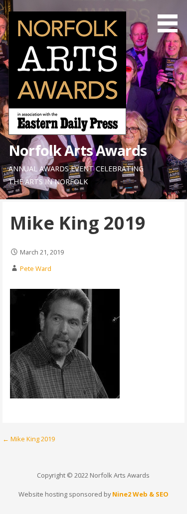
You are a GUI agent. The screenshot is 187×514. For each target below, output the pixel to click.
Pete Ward (35, 268)
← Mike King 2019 (28, 438)
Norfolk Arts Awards (77, 150)
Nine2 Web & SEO (140, 494)
